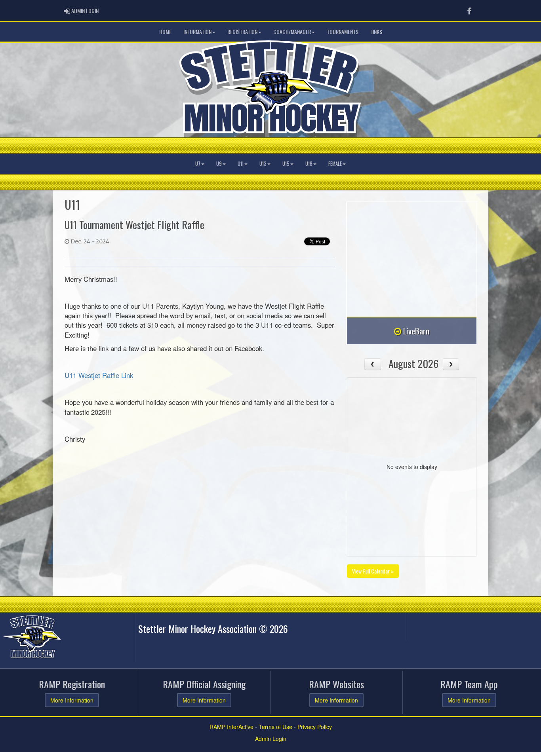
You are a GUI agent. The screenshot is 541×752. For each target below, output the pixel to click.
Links (376, 31)
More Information (71, 700)
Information (197, 31)
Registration (242, 31)
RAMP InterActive (231, 727)
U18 (308, 163)
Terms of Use (275, 727)
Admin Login (270, 739)
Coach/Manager (292, 31)
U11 (241, 163)
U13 (263, 163)
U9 (219, 163)
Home (165, 31)
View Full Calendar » (373, 571)
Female (335, 163)
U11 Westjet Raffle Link (99, 375)
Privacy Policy (314, 727)
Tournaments (342, 31)
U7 (197, 163)
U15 (286, 163)
